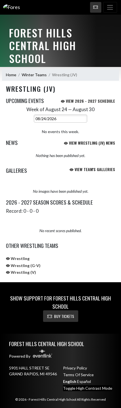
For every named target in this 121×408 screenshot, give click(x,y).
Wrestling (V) (23, 272)
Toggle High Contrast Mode (87, 388)
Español (84, 381)
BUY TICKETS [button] (64, 316)
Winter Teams (34, 74)
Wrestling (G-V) (25, 265)
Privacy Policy (75, 368)
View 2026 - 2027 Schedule (90, 101)
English (69, 381)
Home (11, 74)
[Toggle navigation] (110, 7)
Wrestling (20, 258)
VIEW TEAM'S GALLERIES (94, 169)
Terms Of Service (78, 374)
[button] (95, 7)
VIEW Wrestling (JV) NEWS (91, 143)
